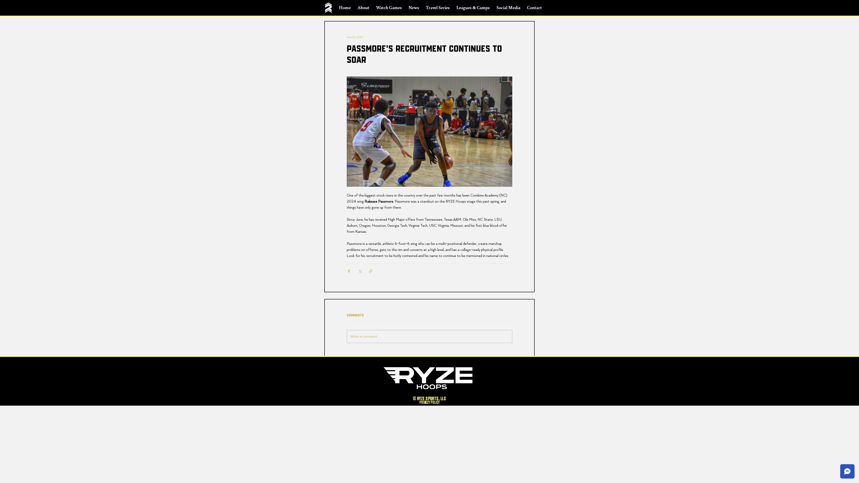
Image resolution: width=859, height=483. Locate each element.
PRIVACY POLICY (429, 402)
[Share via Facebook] (349, 271)
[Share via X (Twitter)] (360, 271)
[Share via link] (371, 271)
